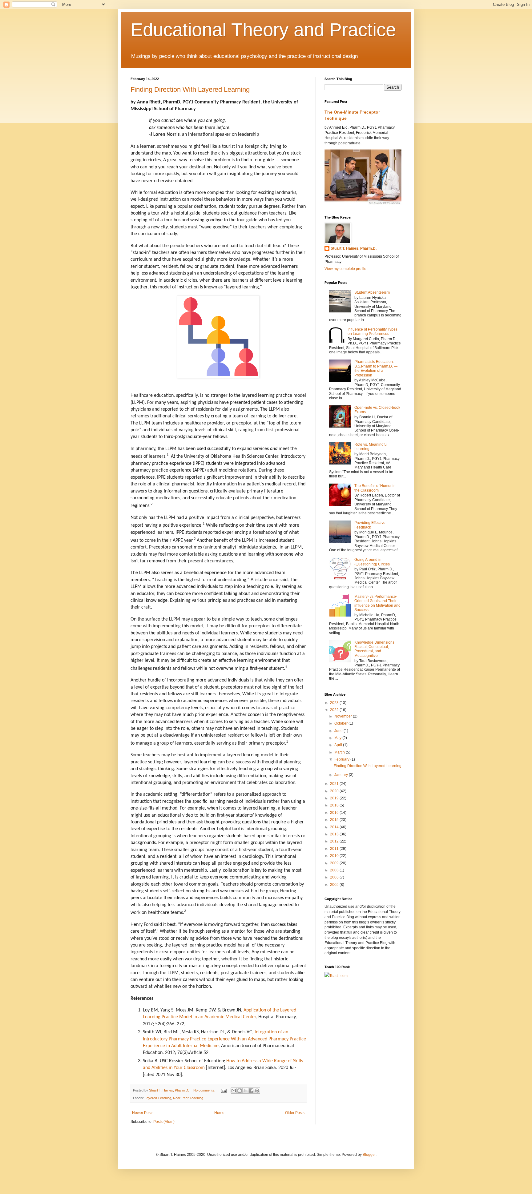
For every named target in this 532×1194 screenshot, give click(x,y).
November (343, 716)
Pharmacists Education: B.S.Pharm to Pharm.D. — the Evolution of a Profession (375, 368)
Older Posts (294, 1113)
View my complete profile (345, 269)
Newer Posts (142, 1113)
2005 (335, 884)
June (339, 731)
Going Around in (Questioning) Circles (372, 561)
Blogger (369, 1154)
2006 (335, 877)
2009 (335, 863)
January (341, 775)
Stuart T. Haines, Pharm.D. (354, 248)
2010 (335, 856)
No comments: (204, 1090)
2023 (335, 703)
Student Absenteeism (372, 292)
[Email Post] (224, 1090)
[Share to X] (245, 1090)
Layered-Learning (158, 1098)
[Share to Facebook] (251, 1090)
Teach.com (338, 976)
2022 (335, 710)
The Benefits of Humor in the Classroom (375, 488)
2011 (335, 848)
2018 (335, 805)
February (342, 759)
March (340, 752)
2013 (335, 834)
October (341, 723)
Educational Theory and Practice (263, 29)
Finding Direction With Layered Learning (367, 766)
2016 (335, 812)
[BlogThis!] (239, 1090)
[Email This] (234, 1090)
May (338, 738)
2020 (335, 791)
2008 (335, 870)
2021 (335, 784)
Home (219, 1113)
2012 (335, 841)
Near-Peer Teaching (188, 1098)
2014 (335, 827)
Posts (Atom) (164, 1122)
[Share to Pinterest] (257, 1090)
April (338, 745)
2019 (335, 798)
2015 (335, 820)
